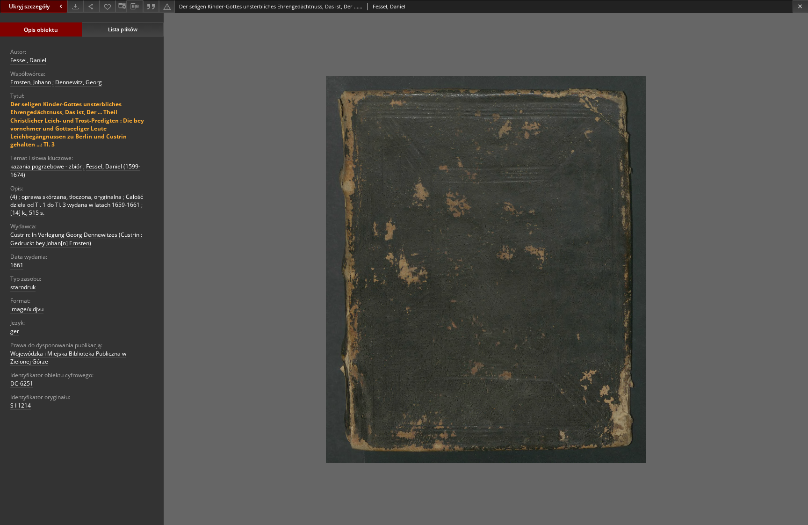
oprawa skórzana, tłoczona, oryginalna (72, 197)
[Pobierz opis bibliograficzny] (135, 6)
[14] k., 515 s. (27, 213)
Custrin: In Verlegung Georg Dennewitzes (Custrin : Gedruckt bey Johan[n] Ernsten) (76, 239)
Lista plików (122, 29)
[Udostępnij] (91, 6)
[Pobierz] (75, 6)
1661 (16, 265)
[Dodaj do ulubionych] (107, 6)
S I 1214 (20, 405)
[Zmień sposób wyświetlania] (121, 6)
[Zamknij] (800, 6)
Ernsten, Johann (30, 82)
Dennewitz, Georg (78, 82)
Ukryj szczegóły (29, 6)
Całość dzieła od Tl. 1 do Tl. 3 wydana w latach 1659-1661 (76, 201)
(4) (13, 197)
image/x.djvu (26, 309)
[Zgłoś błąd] (167, 6)
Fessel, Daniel (28, 60)
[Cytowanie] (151, 6)
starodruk (23, 287)
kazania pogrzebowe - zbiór (46, 166)
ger (14, 331)
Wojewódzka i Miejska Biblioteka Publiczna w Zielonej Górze (68, 357)
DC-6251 (21, 383)
